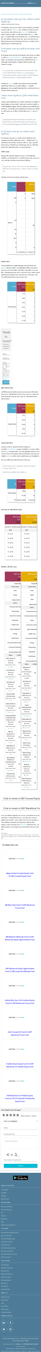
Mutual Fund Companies (8, 1225)
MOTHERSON (11, 770)
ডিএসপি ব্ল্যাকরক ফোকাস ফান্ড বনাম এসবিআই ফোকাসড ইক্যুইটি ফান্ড (19, 14)
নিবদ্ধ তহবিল (25, 32)
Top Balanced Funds (7, 1242)
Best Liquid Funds (6, 1235)
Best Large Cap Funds (7, 1251)
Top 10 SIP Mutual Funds (8, 1239)
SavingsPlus (4, 1190)
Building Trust (5, 1297)
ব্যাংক (22, 73)
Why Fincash (4, 1300)
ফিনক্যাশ (3, 14)
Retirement (4, 1219)
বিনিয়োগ (32, 34)
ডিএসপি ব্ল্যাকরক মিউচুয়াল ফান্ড (15, 57)
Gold (2, 1222)
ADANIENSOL (27, 761)
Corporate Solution (6, 1312)
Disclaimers (31, 1348)
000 (8, 456)
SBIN (11, 754)
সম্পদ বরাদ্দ (10, 83)
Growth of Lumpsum (7, 1268)
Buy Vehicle (4, 1286)
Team (2, 1303)
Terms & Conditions (21, 1348)
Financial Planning (6, 1209)
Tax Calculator (5, 1265)
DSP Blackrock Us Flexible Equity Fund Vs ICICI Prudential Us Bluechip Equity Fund (19, 1098)
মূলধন (36, 60)
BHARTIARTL (11, 712)
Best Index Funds (6, 1257)
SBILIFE (11, 742)
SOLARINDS (27, 787)
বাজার (31, 111)
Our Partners (4, 1306)
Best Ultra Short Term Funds (9, 1254)
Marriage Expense (6, 1280)
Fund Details (23, 289)
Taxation (3, 1216)
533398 (27, 775)
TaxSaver (3, 1196)
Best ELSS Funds (6, 1245)
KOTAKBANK (27, 716)
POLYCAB (11, 780)
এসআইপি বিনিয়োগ (11, 449)
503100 (10, 700)
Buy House (4, 1283)
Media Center (5, 1309)
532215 (11, 690)
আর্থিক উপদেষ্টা (22, 825)
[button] (20, 1121)
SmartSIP (3, 1193)
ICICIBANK (10, 679)
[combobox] (11, 3)
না (25, 140)
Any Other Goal (5, 1289)
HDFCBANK (10, 667)
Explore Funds (5, 1199)
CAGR (4, 268)
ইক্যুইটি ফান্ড (15, 30)
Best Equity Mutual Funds (8, 1248)
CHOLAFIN (11, 728)
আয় (27, 86)
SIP (2, 1212)
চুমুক (7, 451)
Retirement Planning (7, 1274)
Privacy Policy (6, 376)
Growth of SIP (5, 1271)
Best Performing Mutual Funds (9, 1232)
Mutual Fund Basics (6, 1206)
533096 (27, 749)
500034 (27, 739)
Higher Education (6, 1277)
